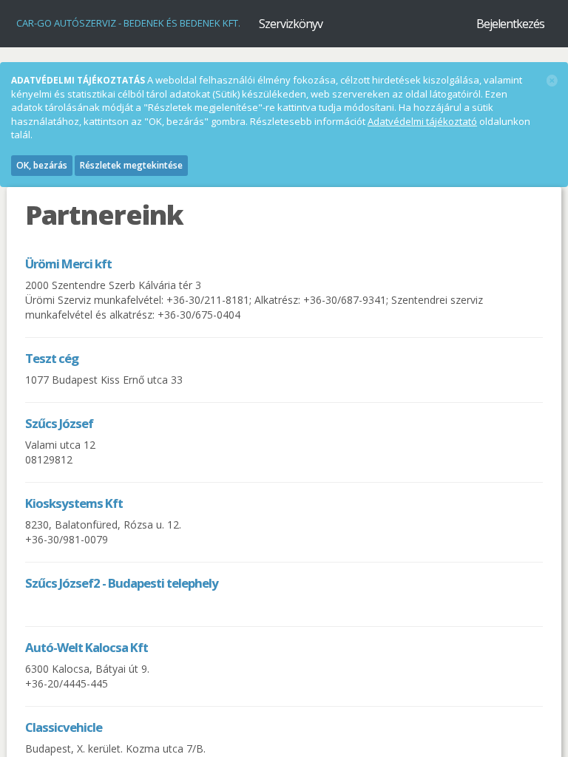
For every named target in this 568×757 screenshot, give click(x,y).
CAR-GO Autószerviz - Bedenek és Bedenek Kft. (128, 23)
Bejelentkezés (510, 24)
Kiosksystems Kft (74, 503)
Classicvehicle (63, 727)
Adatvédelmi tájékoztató (422, 121)
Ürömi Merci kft (68, 263)
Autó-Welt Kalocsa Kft (86, 647)
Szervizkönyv (290, 24)
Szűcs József (59, 423)
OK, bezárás (41, 165)
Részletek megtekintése (131, 165)
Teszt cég (51, 358)
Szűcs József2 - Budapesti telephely (121, 582)
